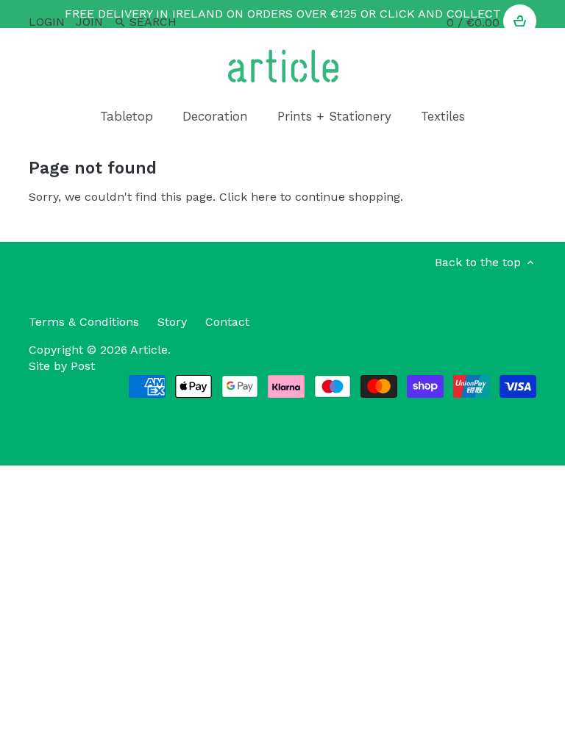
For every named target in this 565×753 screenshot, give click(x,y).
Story (172, 322)
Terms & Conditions (84, 322)
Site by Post (62, 366)
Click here (248, 197)
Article (149, 350)
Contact (227, 322)
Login (47, 22)
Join (89, 22)
